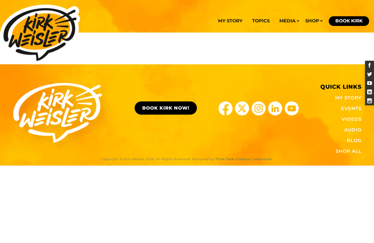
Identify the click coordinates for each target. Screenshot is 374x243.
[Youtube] (369, 83)
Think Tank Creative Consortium (243, 159)
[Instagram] (369, 100)
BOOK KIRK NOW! (165, 108)
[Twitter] (369, 74)
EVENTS (351, 108)
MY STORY (348, 98)
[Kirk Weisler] (40, 35)
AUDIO (353, 130)
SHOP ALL (349, 151)
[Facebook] (369, 65)
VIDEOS (352, 119)
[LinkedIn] (369, 91)
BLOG (354, 140)
